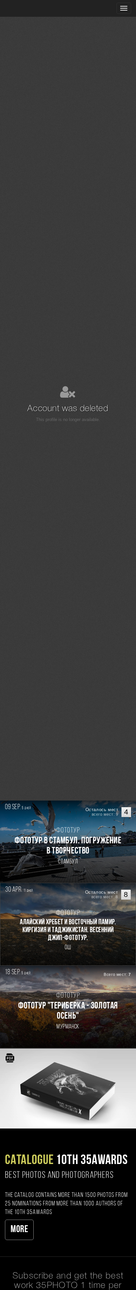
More (19, 1230)
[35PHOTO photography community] (30, 8)
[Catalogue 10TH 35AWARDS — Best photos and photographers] (68, 1088)
